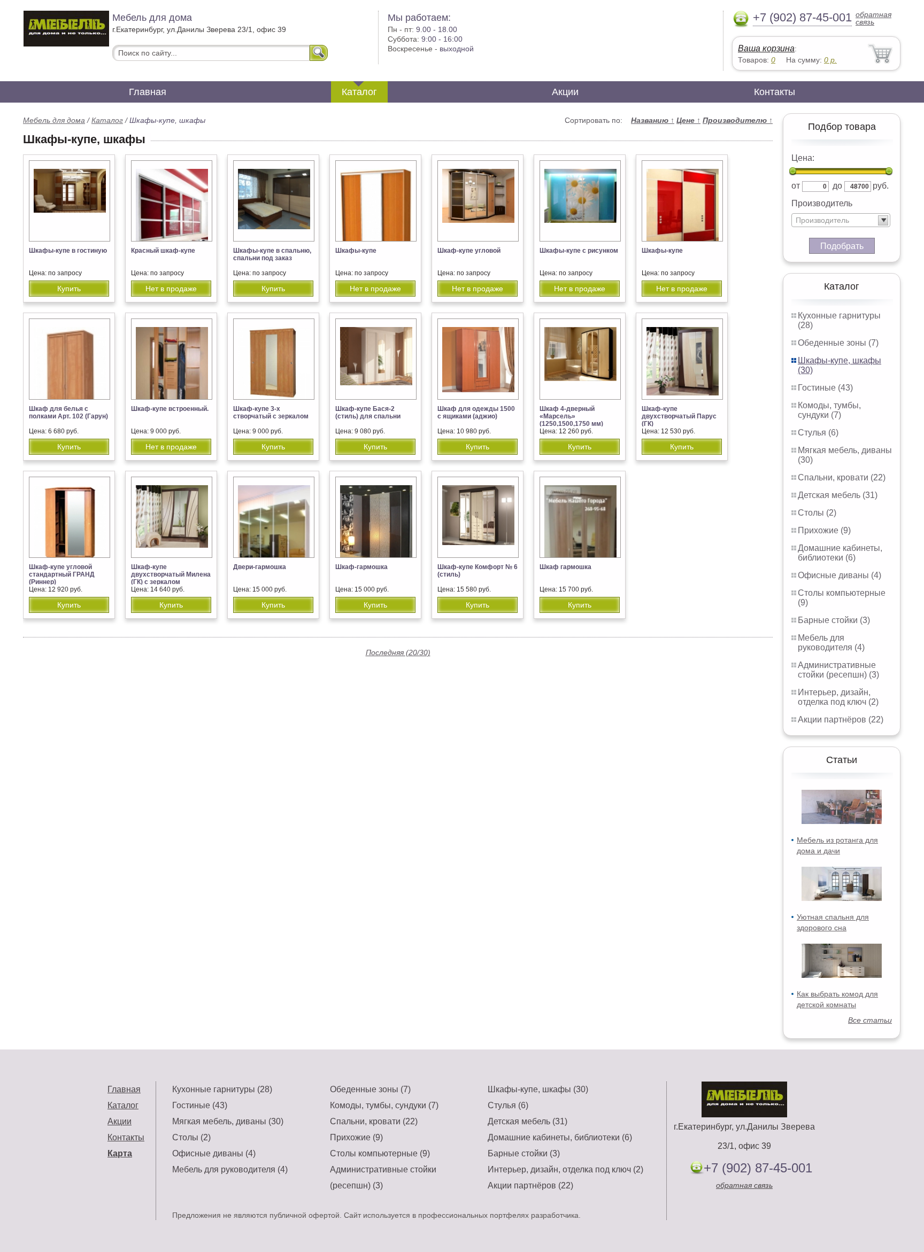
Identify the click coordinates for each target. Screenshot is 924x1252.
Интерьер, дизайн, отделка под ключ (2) (838, 697)
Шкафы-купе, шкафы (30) (538, 1089)
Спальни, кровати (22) (842, 477)
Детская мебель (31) (837, 495)
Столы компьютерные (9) (380, 1153)
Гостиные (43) (825, 387)
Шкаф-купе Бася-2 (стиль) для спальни (368, 412)
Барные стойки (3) (834, 620)
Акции (565, 92)
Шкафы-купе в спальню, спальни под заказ (272, 254)
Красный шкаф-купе (163, 250)
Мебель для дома (54, 120)
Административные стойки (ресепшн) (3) (838, 669)
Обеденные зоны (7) (838, 342)
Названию (652, 120)
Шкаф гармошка (565, 567)
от (795, 185)
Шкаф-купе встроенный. (170, 409)
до (837, 185)
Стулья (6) (818, 432)
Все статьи (870, 1020)
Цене (688, 120)
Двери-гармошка (259, 567)
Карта (119, 1153)
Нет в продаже (171, 288)
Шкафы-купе (355, 250)
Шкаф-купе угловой (468, 250)
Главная (147, 92)
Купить (69, 288)
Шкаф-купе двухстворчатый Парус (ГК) (679, 416)
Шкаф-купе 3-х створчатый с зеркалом (271, 412)
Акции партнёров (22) (840, 719)
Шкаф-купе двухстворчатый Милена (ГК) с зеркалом (171, 574)
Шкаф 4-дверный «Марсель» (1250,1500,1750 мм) (571, 416)
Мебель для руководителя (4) (831, 642)
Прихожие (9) (824, 530)
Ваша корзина (766, 48)
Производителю (738, 120)
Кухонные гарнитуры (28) (222, 1089)
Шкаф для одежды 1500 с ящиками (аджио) (476, 412)
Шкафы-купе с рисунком (579, 250)
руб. (881, 185)
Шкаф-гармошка (361, 567)
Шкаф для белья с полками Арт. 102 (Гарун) (68, 412)
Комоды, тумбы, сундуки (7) (829, 410)
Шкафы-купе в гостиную (68, 250)
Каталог (359, 92)
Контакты (774, 92)
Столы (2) (817, 512)
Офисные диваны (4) (839, 575)
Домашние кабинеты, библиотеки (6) (840, 552)
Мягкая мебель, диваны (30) (227, 1121)
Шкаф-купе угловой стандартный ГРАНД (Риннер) (62, 574)
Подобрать (842, 246)
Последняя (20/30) (398, 652)
